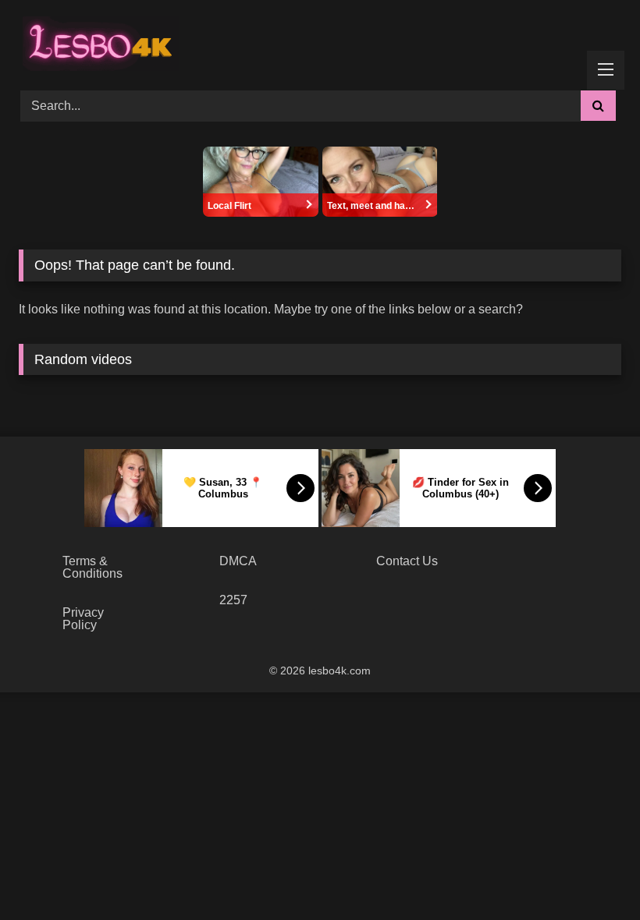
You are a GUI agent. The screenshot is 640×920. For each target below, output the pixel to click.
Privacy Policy (83, 619)
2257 (233, 600)
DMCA (238, 561)
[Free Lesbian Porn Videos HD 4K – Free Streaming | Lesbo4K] (97, 39)
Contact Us (407, 561)
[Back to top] (591, 873)
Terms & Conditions (92, 567)
